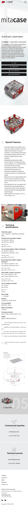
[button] (25, 214)
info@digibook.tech (5, 494)
